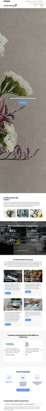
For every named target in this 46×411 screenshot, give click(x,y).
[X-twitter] (9, 1)
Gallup (26, 250)
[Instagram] (6, 1)
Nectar (23, 250)
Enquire (8, 293)
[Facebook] (4, 1)
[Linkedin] (7, 1)
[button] (41, 5)
